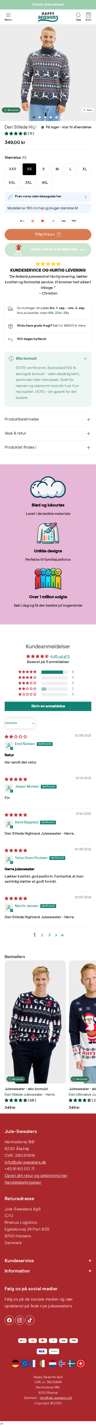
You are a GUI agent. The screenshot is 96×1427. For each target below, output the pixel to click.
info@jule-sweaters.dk (25, 1163)
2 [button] (42, 935)
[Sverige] (71, 1363)
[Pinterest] (19, 1320)
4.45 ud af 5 (60, 657)
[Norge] (62, 1363)
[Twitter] (29, 1320)
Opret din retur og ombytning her (36, 1176)
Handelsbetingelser (23, 1183)
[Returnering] (48, 339)
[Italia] (43, 1363)
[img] (16, 737)
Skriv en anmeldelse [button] (48, 706)
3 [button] (49, 935)
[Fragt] (48, 326)
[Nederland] (52, 1363)
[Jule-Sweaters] (48, 17)
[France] (34, 1363)
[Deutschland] (15, 1363)
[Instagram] (9, 1320)
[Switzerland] (80, 1363)
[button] (16, 134)
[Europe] (24, 1363)
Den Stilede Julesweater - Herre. (30, 1095)
